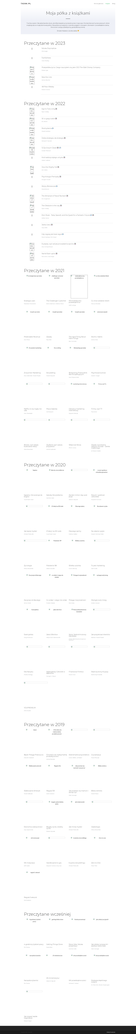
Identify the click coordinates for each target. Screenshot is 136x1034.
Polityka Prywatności (111, 1032)
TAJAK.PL (26, 4)
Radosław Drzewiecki (30, 303)
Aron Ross (27, 339)
